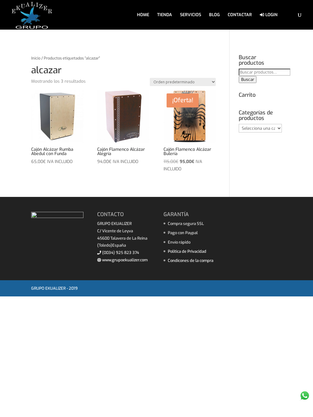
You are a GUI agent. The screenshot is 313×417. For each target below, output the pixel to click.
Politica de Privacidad (187, 251)
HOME (143, 15)
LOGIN (271, 15)
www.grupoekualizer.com (124, 260)
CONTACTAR (240, 15)
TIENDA (164, 15)
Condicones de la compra (190, 260)
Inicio (35, 58)
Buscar (247, 79)
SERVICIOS (190, 15)
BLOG (214, 15)
